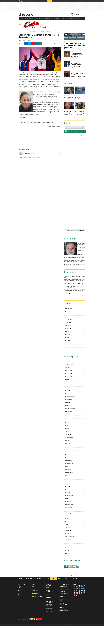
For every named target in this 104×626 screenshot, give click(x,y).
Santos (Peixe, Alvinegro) (82, 593)
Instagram (78, 568)
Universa (59, 1)
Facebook (66, 568)
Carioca (47, 588)
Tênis (78, 18)
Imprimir (50, 126)
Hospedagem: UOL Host (82, 624)
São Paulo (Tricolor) (84, 593)
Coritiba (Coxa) (82, 588)
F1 (66, 18)
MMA (64, 18)
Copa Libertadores (63, 586)
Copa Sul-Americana (63, 587)
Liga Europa (61, 594)
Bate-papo (39, 1)
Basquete (70, 18)
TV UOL (70, 1)
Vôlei (75, 18)
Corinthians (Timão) (79, 588)
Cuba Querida (68, 293)
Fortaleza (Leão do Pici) (82, 591)
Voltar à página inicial (39, 31)
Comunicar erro (57, 126)
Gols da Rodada (35, 593)
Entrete (54, 1)
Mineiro (47, 594)
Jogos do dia (34, 587)
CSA (74, 591)
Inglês (60, 600)
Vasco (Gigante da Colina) (77, 595)
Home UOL (20, 578)
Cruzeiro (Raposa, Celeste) (84, 588)
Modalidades (21, 584)
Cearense (48, 590)
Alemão (61, 596)
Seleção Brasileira (38, 596)
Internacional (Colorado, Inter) (77, 593)
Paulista (53, 18)
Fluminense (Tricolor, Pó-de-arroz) (79, 591)
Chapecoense (77, 588)
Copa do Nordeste (49, 591)
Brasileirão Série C (49, 607)
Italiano (60, 602)
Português (61, 603)
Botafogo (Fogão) (84, 586)
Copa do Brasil (49, 609)
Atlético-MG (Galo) (77, 586)
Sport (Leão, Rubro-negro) (74, 595)
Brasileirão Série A (49, 604)
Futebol (31, 18)
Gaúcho (47, 593)
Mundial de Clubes (63, 609)
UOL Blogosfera (71, 357)
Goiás (84, 591)
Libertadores (47, 18)
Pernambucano (49, 598)
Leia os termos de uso (23, 163)
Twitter (70, 568)
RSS (34, 619)
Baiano (47, 587)
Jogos (65, 578)
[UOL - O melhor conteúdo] (20, 1)
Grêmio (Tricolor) (74, 593)
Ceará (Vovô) (74, 588)
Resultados (34, 589)
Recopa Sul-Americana (64, 589)
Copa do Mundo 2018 (63, 610)
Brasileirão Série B (49, 605)
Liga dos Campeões (63, 593)
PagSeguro (78, 1)
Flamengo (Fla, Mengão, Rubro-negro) (77, 591)
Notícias (45, 1)
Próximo (48, 31)
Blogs (26, 18)
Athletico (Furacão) (74, 586)
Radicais (20, 594)
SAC (34, 1)
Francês (61, 599)
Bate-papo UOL (73, 578)
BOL (73, 1)
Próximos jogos (35, 590)
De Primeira (59, 18)
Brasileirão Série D (49, 608)
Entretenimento (30, 578)
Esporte (50, 1)
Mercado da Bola (39, 18)
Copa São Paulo (49, 611)
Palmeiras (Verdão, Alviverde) (79, 593)
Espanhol (61, 597)
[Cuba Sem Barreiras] (52, 24)
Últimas (21, 18)
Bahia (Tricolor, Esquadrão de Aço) (82, 586)
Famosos (64, 1)
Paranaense (48, 597)
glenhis (24, 117)
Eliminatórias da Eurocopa (64, 604)
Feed (74, 568)
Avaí (79, 586)
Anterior (32, 31)
